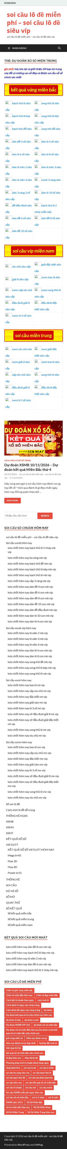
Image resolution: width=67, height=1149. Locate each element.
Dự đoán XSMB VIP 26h (18, 1024)
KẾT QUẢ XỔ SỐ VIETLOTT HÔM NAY (31, 849)
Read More (11, 500)
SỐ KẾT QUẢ (14, 908)
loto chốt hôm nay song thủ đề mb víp (30, 661)
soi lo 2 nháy (38, 1097)
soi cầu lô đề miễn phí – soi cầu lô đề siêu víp (34, 22)
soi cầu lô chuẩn (14, 1087)
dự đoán (48, 1010)
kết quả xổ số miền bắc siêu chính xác (24, 1053)
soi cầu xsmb (45, 1087)
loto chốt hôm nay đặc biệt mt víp (27, 696)
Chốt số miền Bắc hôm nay (19, 995)
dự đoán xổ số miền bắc (45, 1024)
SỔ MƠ (10, 896)
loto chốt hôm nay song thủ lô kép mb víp (32, 667)
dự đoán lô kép (13, 1020)
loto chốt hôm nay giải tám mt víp (27, 702)
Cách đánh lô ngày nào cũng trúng (23, 1005)
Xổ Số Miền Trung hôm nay (40, 1112)
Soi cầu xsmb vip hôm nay (21, 628)
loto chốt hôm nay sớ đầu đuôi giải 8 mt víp (33, 714)
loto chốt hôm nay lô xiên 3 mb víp (28, 638)
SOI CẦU (11, 885)
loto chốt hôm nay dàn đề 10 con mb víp (31, 604)
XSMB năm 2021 (14, 1102)
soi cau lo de (30, 1067)
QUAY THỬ (13, 902)
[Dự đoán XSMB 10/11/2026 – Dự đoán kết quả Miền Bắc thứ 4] (33, 440)
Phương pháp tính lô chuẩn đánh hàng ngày (27, 1062)
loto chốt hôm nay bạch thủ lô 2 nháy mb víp (32, 970)
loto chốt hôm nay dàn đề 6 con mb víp (30, 592)
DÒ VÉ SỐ (12, 891)
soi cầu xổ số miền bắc (17, 1097)
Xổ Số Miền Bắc (34, 1102)
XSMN (10, 827)
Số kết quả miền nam (20, 924)
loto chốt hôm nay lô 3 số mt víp (26, 708)
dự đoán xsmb (31, 1020)
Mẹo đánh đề (31, 1058)
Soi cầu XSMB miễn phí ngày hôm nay (24, 1092)
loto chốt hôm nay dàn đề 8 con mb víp (30, 598)
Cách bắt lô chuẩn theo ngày (20, 1000)
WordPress (24, 1144)
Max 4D (12, 867)
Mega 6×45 (14, 855)
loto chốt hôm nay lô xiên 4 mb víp (28, 644)
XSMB (9, 821)
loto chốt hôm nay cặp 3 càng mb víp (29, 580)
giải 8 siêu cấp (20, 279)
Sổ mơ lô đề (13, 804)
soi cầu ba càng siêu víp (17, 1072)
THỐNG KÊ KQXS (16, 815)
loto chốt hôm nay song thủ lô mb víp (29, 673)
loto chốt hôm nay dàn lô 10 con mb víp (31, 615)
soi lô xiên (53, 1097)
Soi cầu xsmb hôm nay (19, 542)
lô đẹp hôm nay (13, 1058)
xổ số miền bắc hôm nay (18, 1107)
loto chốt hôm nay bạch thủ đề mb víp (30, 563)
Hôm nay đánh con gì (36, 1038)
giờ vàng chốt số (14, 1038)
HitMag (39, 1144)
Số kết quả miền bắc (20, 913)
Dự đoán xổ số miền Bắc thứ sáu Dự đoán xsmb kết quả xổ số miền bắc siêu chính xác (31, 1031)
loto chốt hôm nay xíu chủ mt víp (27, 735)
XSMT (9, 833)
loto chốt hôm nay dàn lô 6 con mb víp (30, 650)
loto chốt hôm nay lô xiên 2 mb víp (28, 633)
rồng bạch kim (13, 1067)
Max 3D (12, 861)
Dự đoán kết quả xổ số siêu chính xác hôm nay (29, 1015)
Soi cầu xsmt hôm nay (18, 680)
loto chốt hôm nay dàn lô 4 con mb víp (30, 621)
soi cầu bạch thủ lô (42, 1072)
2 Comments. (16, 477)
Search (45, 515)
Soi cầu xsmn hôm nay (19, 742)
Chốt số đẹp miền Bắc (47, 995)
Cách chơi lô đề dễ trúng (17, 460)
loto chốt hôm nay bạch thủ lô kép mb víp (32, 569)
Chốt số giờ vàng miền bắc (19, 990)
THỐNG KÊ (13, 879)
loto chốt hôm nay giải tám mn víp (27, 764)
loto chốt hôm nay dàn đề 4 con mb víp (30, 586)
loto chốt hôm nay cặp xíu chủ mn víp (29, 752)
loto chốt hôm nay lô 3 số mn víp (27, 770)
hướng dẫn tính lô (48, 1043)
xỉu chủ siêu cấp (21, 266)
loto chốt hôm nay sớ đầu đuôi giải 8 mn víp (33, 776)
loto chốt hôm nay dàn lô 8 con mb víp (30, 656)
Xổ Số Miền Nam (42, 1107)
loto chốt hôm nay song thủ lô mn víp (29, 791)
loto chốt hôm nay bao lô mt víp (26, 685)
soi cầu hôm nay (14, 1082)
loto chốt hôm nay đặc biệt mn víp (28, 758)
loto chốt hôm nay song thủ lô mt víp (29, 729)
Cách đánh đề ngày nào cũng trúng (23, 1010)
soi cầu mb (30, 1087)
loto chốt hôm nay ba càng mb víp (27, 557)
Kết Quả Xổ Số (13, 1048)
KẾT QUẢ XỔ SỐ (16, 838)
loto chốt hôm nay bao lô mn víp (26, 747)
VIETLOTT (12, 844)
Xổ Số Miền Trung (15, 1112)
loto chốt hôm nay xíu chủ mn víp (27, 797)
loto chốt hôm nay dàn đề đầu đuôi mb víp (32, 609)
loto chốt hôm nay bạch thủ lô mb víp (29, 575)
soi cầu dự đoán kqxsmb (41, 1077)
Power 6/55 (15, 872)
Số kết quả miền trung (21, 919)
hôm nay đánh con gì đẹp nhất (21, 1043)
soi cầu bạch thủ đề (15, 1077)
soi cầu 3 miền (47, 1067)
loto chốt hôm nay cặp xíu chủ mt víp (29, 690)
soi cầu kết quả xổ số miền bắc (40, 1082)
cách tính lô (43, 1000)
